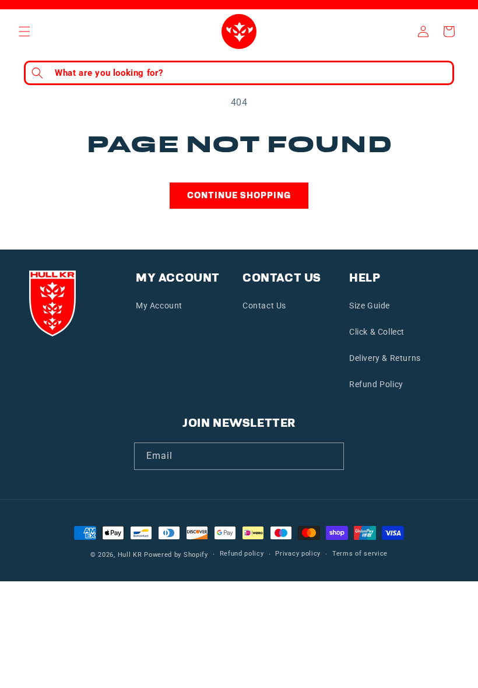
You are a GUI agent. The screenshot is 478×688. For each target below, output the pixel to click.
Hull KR (130, 555)
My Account (159, 305)
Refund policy (242, 553)
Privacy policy (298, 553)
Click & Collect (377, 331)
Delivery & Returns (385, 358)
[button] (24, 31)
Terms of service (360, 553)
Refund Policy (376, 384)
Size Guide (369, 305)
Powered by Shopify (176, 555)
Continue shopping (239, 195)
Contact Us (264, 305)
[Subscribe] (330, 456)
